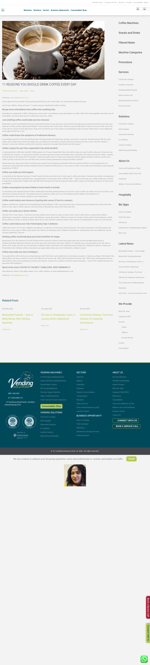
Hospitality (80, 385)
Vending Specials (82, 435)
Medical (79, 381)
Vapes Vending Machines (49, 396)
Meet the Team (97, 2)
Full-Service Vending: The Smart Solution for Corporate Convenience (96, 318)
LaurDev (25, 91)
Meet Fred (122, 233)
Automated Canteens (126, 134)
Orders (124, 327)
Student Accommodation (85, 392)
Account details (127, 338)
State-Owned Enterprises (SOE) (87, 407)
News (33, 91)
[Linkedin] (134, 10)
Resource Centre (125, 106)
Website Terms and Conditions (130, 184)
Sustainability (117, 400)
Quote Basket (138, 2)
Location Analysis (125, 145)
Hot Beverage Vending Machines (52, 377)
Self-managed (124, 129)
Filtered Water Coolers (48, 385)
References (123, 222)
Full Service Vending (126, 79)
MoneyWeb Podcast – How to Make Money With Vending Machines (17, 318)
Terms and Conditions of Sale (129, 168)
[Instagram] (128, 10)
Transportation (81, 396)
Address (125, 332)
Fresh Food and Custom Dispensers (53, 400)
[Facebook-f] (126, 10)
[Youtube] (131, 10)
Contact (129, 2)
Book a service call (125, 95)
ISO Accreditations (119, 377)
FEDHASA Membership (120, 381)
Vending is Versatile (126, 85)
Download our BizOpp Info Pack (87, 432)
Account (122, 2)
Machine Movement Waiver (129, 101)
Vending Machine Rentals (128, 90)
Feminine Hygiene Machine (50, 392)
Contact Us (116, 415)
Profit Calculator (125, 217)
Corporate (80, 388)
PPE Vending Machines (48, 388)
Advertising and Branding (128, 150)
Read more (6, 329)
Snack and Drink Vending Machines (53, 381)
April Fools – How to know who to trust (133, 293)
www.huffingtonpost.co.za (19, 98)
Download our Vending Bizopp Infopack (133, 228)
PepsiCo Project (118, 385)
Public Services (82, 404)
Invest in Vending (125, 212)
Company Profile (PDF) (120, 392)
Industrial (79, 377)
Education (80, 400)
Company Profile (111, 2)
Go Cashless (123, 140)
